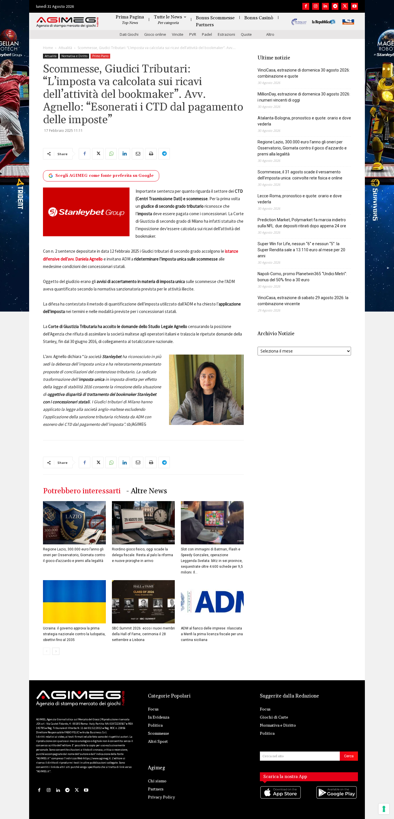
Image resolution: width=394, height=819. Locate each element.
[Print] (151, 154)
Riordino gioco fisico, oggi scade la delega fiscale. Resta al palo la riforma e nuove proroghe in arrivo (142, 555)
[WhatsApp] (111, 154)
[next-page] (55, 651)
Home (48, 47)
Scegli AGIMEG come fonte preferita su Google (104, 175)
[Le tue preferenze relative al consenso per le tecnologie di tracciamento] (383, 808)
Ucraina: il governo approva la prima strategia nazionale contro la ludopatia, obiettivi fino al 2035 (74, 634)
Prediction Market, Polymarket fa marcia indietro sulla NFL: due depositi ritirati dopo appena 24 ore (302, 223)
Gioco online (155, 34)
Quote (246, 34)
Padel (207, 34)
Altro (270, 34)
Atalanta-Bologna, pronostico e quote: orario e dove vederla (304, 121)
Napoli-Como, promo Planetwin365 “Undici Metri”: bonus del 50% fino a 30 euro (302, 276)
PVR (192, 34)
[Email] (137, 154)
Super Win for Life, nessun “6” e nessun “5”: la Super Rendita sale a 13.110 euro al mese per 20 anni (301, 249)
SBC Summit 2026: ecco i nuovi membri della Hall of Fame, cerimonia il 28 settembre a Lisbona (143, 634)
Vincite (177, 34)
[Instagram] (315, 6)
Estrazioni (226, 34)
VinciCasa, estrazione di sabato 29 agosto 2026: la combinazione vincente (303, 300)
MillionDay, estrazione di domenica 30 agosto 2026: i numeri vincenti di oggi (304, 97)
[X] (344, 6)
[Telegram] (335, 6)
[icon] (281, 798)
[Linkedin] (325, 6)
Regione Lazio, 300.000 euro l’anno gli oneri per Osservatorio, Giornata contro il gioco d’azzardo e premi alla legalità (74, 555)
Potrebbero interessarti (82, 491)
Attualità (65, 47)
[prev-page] (46, 651)
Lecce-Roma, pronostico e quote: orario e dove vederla (300, 199)
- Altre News (146, 491)
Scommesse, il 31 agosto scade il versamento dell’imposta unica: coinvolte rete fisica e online (300, 175)
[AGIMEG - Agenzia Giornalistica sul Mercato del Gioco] (67, 22)
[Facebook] (305, 6)
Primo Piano (100, 56)
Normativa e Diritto (74, 56)
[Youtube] (354, 6)
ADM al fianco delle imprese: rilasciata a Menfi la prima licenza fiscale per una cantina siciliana (212, 634)
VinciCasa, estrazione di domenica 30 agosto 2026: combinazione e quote (304, 73)
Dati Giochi (129, 34)
